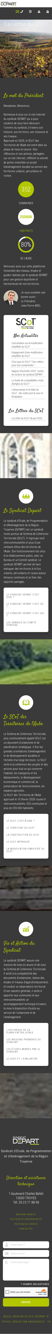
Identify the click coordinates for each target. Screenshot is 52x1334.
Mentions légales (26, 1214)
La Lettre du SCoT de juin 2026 (27, 418)
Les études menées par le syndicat (23, 1050)
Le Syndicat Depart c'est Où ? (24, 605)
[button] (3, 49)
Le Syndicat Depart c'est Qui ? (25, 614)
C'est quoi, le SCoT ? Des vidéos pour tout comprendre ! (27, 363)
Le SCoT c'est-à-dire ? (20, 820)
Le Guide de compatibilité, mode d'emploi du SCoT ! (27, 382)
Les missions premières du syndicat (23, 1041)
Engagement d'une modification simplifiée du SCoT (27, 354)
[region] (26, 49)
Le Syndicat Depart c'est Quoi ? (22, 595)
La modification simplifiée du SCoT (25, 850)
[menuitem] (22, 12)
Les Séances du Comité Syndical (21, 623)
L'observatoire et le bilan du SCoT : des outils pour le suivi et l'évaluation (27, 393)
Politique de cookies (26, 1224)
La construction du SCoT (23, 834)
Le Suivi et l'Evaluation (21, 1058)
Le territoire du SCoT (20, 827)
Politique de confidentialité (26, 1219)
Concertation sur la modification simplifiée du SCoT (27, 345)
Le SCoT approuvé (18, 841)
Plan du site (26, 1229)
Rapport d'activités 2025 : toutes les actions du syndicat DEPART (28, 372)
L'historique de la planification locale (20, 1031)
